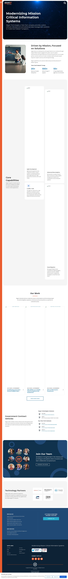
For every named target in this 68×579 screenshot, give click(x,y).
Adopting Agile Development (12, 532)
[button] (35, 398)
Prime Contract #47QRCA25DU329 (48, 427)
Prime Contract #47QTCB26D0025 (48, 430)
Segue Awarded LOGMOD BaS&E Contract (14, 523)
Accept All (63, 576)
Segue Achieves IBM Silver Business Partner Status (15, 516)
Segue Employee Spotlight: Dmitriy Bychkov (14, 524)
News (8, 551)
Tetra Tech (9, 553)
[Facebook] (33, 559)
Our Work (8, 547)
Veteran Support (22, 553)
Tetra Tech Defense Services (12, 554)
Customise (48, 576)
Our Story (20, 547)
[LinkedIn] (38, 559)
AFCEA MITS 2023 (10, 518)
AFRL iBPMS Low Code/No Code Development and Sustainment (33, 391)
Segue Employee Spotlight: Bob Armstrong (14, 521)
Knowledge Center (22, 549)
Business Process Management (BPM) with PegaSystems (17, 531)
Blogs (8, 549)
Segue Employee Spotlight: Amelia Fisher (14, 519)
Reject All (56, 576)
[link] (15, 350)
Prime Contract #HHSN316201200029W (49, 424)
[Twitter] (36, 559)
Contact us (51, 518)
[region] (34, 576)
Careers (20, 551)
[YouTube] (41, 559)
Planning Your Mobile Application (12, 534)
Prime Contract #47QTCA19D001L (48, 414)
